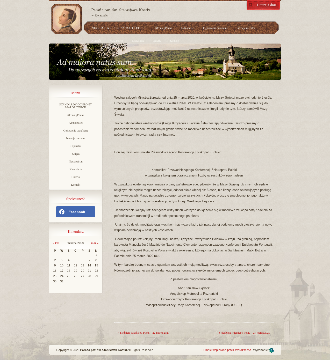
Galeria (157, 40)
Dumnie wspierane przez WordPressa (226, 350)
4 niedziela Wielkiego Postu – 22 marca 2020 (141, 332)
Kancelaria (138, 40)
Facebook (77, 212)
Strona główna (163, 28)
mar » (95, 243)
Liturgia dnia (267, 4)
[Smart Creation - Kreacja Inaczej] (271, 350)
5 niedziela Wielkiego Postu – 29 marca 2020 (246, 332)
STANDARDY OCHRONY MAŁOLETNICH (119, 28)
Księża (75, 153)
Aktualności (187, 28)
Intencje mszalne (246, 28)
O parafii (96, 40)
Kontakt (174, 40)
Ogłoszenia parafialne (215, 28)
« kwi (56, 243)
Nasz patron (116, 40)
